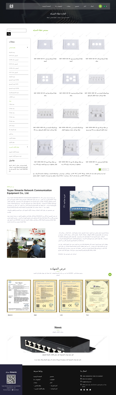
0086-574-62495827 (98, 376)
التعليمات (53, 380)
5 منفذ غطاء (12, 121)
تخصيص (77, 6)
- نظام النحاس (37, 386)
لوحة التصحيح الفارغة (14, 93)
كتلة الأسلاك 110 (12, 130)
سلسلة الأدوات (12, 138)
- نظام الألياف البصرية (39, 389)
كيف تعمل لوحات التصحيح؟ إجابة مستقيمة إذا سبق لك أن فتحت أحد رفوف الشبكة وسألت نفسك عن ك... (58, 360)
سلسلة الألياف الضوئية (14, 152)
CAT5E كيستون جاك (13, 60)
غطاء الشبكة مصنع (21, 222)
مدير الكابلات (12, 97)
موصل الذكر (12, 125)
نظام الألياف (12, 142)
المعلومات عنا (58, 6)
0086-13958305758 (87, 376)
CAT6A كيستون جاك (14, 68)
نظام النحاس (53, 17)
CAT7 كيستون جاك (13, 72)
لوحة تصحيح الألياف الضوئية (15, 156)
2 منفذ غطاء (12, 108)
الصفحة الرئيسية (46, 6)
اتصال (92, 6)
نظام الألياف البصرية (14, 147)
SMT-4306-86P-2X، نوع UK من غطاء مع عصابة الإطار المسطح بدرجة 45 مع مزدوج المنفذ (97, 130)
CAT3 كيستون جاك (13, 55)
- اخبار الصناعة (53, 389)
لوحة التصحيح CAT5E (14, 80)
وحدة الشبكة (12, 52)
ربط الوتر (11, 134)
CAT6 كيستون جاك (13, 64)
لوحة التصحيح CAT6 (13, 84)
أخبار (85, 6)
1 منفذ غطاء (11, 104)
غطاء (10, 101)
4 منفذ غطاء (12, 117)
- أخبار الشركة (53, 386)
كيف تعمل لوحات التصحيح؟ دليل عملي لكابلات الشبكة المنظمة (58, 355)
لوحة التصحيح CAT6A (14, 88)
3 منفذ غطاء (12, 113)
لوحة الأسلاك (12, 77)
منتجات (68, 6)
